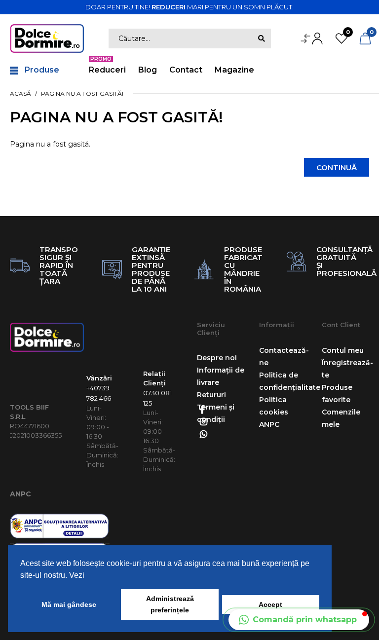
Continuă (336, 167)
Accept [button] (270, 604)
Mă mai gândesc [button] (68, 604)
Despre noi (217, 357)
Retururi (211, 394)
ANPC (20, 493)
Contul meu (343, 350)
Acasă (20, 93)
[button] (298, 619)
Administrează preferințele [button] (170, 604)
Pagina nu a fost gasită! (82, 93)
